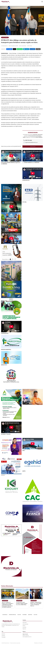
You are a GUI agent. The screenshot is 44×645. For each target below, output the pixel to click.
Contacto (3, 635)
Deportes (24, 628)
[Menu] (42, 1)
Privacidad (3, 637)
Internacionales (25, 624)
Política (24, 625)
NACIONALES (5, 614)
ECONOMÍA (25, 614)
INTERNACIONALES (12, 614)
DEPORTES (30, 614)
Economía (24, 627)
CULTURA (35, 614)
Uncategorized (5, 37)
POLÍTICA (19, 614)
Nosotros (3, 633)
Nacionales (25, 622)
